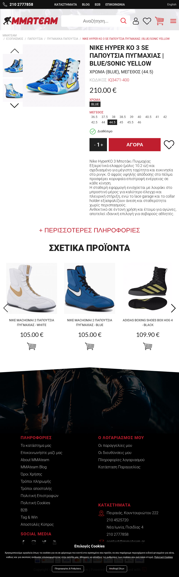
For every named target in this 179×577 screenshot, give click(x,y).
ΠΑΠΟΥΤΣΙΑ (35, 38)
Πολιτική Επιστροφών (40, 496)
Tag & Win (29, 517)
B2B (97, 4)
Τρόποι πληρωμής (36, 481)
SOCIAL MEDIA (36, 533)
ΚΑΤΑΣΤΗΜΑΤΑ (65, 4)
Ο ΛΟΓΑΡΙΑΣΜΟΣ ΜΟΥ (121, 437)
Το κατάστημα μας (36, 445)
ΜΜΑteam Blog (34, 467)
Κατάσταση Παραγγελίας (119, 467)
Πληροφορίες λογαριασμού (121, 460)
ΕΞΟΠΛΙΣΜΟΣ (14, 38)
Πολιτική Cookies (35, 503)
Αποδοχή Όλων (116, 568)
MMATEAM (10, 35)
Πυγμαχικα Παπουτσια (62, 38)
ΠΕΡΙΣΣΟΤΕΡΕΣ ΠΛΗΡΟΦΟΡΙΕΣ (91, 230)
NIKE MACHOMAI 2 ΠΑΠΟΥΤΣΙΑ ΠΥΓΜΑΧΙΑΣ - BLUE (89, 322)
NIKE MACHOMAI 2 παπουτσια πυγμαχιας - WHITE (31, 322)
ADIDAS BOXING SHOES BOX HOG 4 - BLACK (148, 322)
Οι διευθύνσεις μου (114, 452)
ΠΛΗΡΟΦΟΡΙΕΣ (36, 437)
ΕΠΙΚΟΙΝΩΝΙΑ (115, 4)
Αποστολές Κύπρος (37, 524)
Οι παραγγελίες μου (115, 445)
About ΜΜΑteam (35, 460)
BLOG (86, 4)
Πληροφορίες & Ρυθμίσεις (68, 568)
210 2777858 (117, 534)
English (171, 4)
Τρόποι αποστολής (36, 488)
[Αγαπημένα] (147, 21)
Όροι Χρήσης (31, 474)
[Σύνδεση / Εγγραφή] (136, 21)
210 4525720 (117, 520)
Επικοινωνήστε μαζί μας (41, 452)
